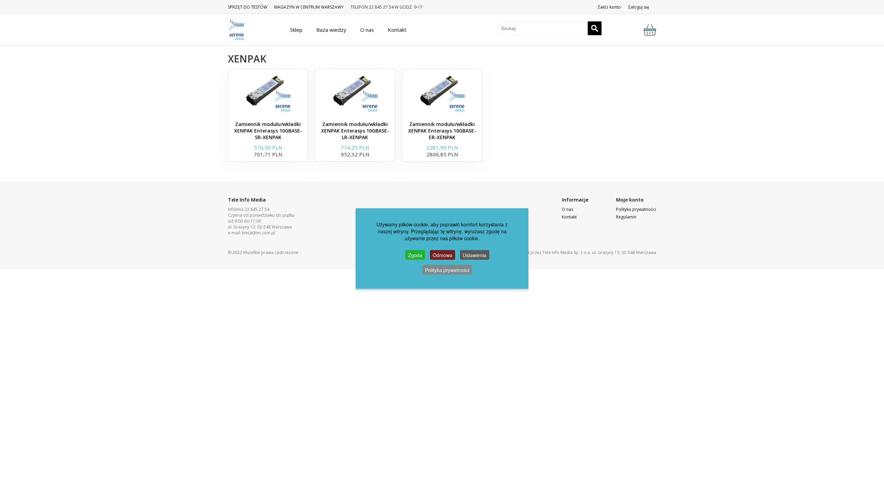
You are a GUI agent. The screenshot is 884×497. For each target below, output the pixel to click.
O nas (567, 209)
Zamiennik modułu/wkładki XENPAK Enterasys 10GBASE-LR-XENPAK (355, 130)
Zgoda (415, 255)
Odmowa (442, 255)
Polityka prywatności (636, 209)
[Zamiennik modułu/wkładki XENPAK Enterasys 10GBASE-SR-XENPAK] (268, 93)
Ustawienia (475, 255)
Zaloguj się (638, 7)
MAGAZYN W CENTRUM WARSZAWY (309, 7)
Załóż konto (609, 7)
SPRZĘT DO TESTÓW (247, 7)
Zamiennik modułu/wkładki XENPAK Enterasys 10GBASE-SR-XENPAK (268, 130)
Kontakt (569, 217)
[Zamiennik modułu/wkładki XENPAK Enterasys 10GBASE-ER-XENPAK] (442, 93)
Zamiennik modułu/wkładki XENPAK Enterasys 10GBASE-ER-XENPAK (442, 130)
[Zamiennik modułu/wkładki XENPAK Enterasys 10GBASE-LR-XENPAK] (355, 93)
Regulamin (626, 217)
